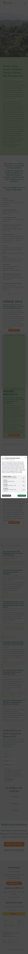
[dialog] (14, 477)
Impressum (7, 459)
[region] (14, 484)
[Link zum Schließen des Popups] (25, 457)
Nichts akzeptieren (6, 495)
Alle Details (5, 482)
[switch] (23, 478)
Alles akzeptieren (21, 495)
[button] (21, 478)
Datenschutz (12, 459)
